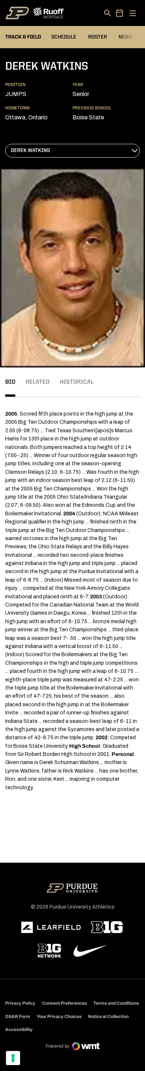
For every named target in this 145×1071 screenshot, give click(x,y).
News (125, 37)
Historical (77, 382)
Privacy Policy (20, 1003)
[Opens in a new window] (51, 927)
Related (37, 382)
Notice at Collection (108, 1016)
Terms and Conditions (116, 1003)
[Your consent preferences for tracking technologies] (13, 1058)
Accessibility (19, 1029)
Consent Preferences (64, 1003)
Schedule (63, 37)
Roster (97, 37)
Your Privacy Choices (59, 1016)
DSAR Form (17, 1016)
